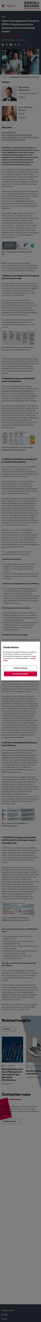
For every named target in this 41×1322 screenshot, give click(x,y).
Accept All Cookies (20, 674)
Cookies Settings (20, 668)
